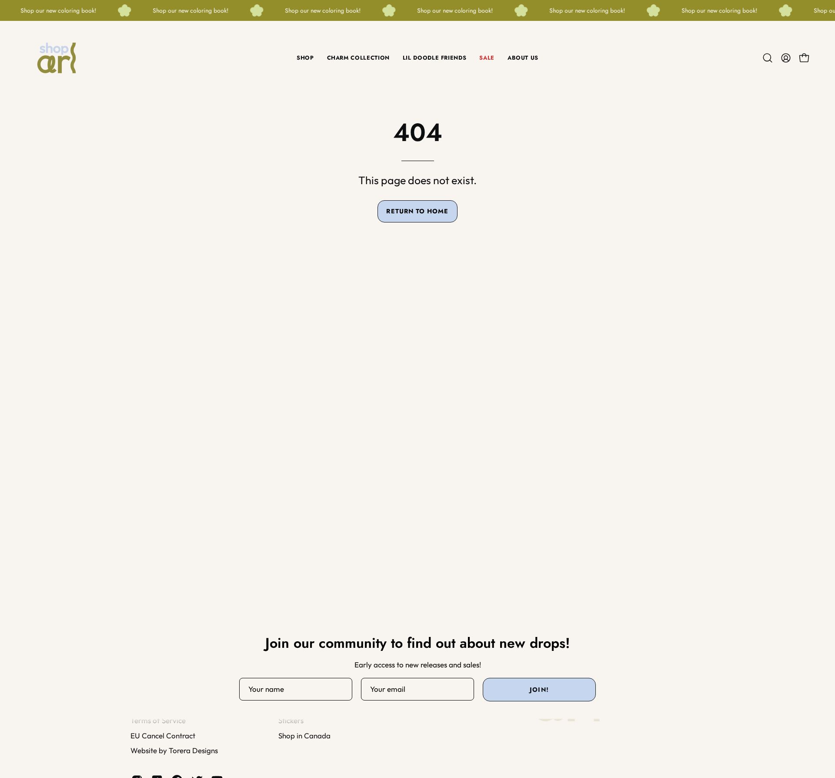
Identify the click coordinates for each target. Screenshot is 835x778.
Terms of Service (158, 720)
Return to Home (417, 211)
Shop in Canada (304, 735)
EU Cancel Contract (162, 735)
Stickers (291, 720)
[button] (767, 58)
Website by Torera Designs (174, 750)
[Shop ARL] (56, 57)
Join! (539, 689)
